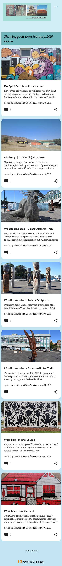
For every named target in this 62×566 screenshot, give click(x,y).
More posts (31, 550)
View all (8, 41)
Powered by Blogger (33, 561)
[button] (56, 110)
